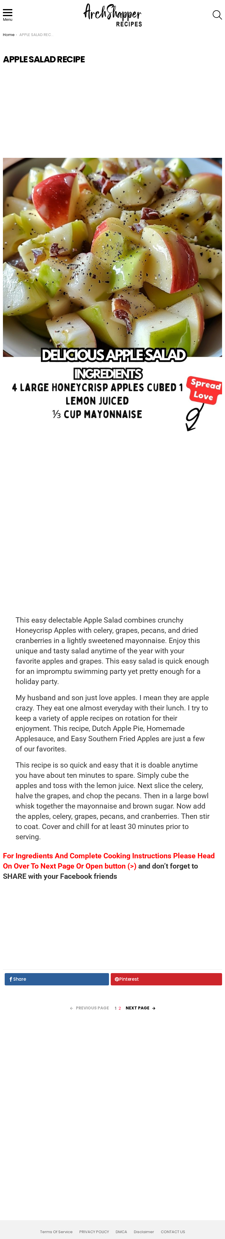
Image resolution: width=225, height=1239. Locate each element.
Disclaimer (144, 1232)
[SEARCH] (217, 15)
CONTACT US (173, 1232)
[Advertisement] (112, 111)
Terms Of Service (56, 1232)
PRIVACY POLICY (94, 1232)
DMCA (121, 1232)
